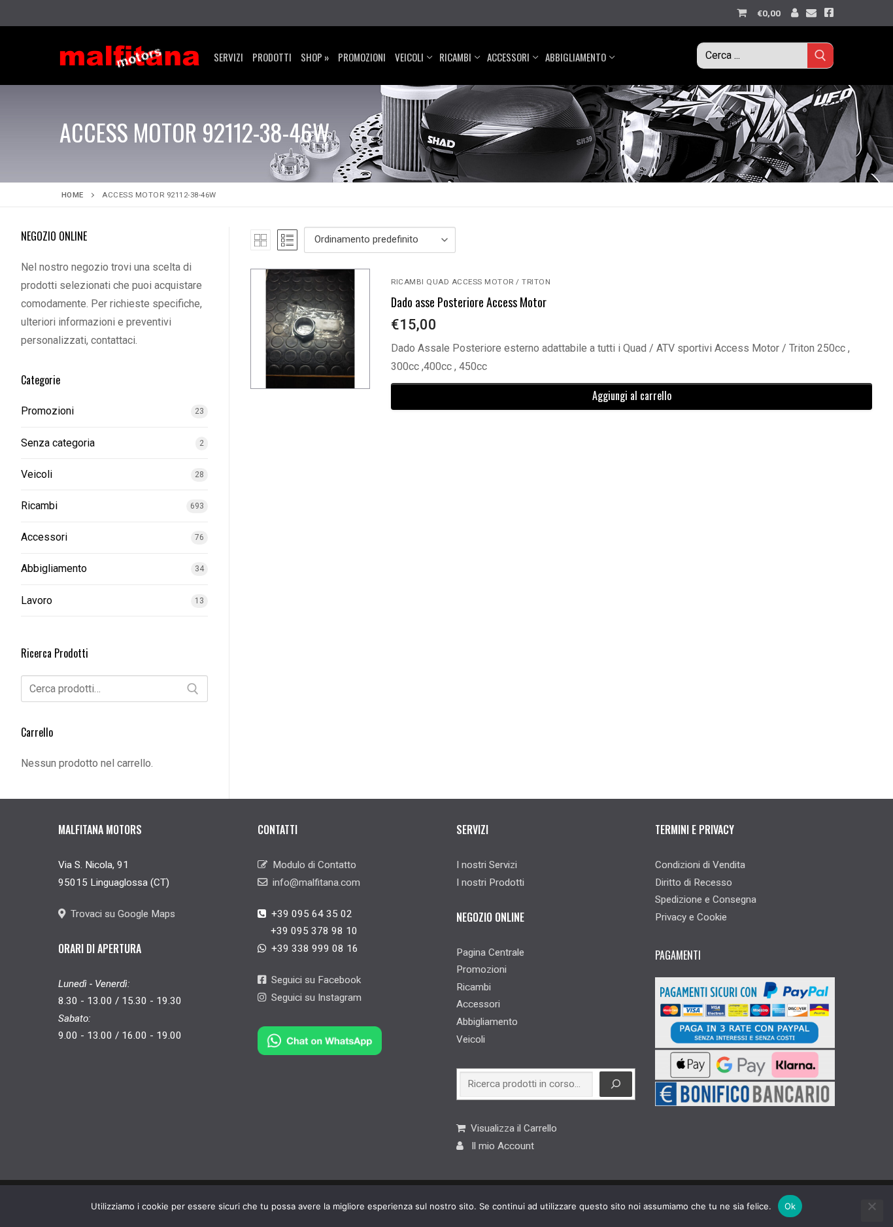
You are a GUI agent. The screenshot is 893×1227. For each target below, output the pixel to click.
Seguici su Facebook (313, 980)
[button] (631, 396)
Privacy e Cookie (691, 917)
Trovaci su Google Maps (120, 914)
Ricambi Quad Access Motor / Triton (470, 281)
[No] (872, 1211)
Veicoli (36, 474)
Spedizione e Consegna (705, 899)
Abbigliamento (54, 568)
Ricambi (39, 505)
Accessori (44, 537)
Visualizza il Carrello (511, 1128)
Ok (790, 1206)
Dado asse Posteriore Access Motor (469, 302)
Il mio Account (498, 1146)
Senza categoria (58, 443)
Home (72, 194)
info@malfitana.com (313, 882)
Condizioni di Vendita (700, 865)
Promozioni (47, 411)
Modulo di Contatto (311, 865)
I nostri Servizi (486, 865)
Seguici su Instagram (314, 997)
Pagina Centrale (490, 952)
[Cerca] (193, 689)
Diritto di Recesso (693, 882)
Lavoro (36, 600)
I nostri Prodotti (490, 882)
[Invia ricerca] (820, 55)
